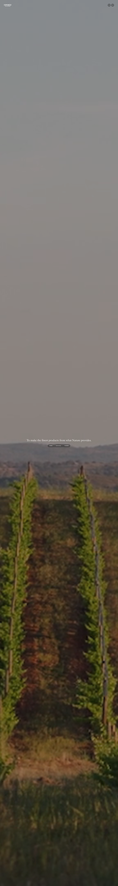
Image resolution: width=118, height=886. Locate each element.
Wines (88, 5)
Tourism (104, 5)
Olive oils (96, 5)
